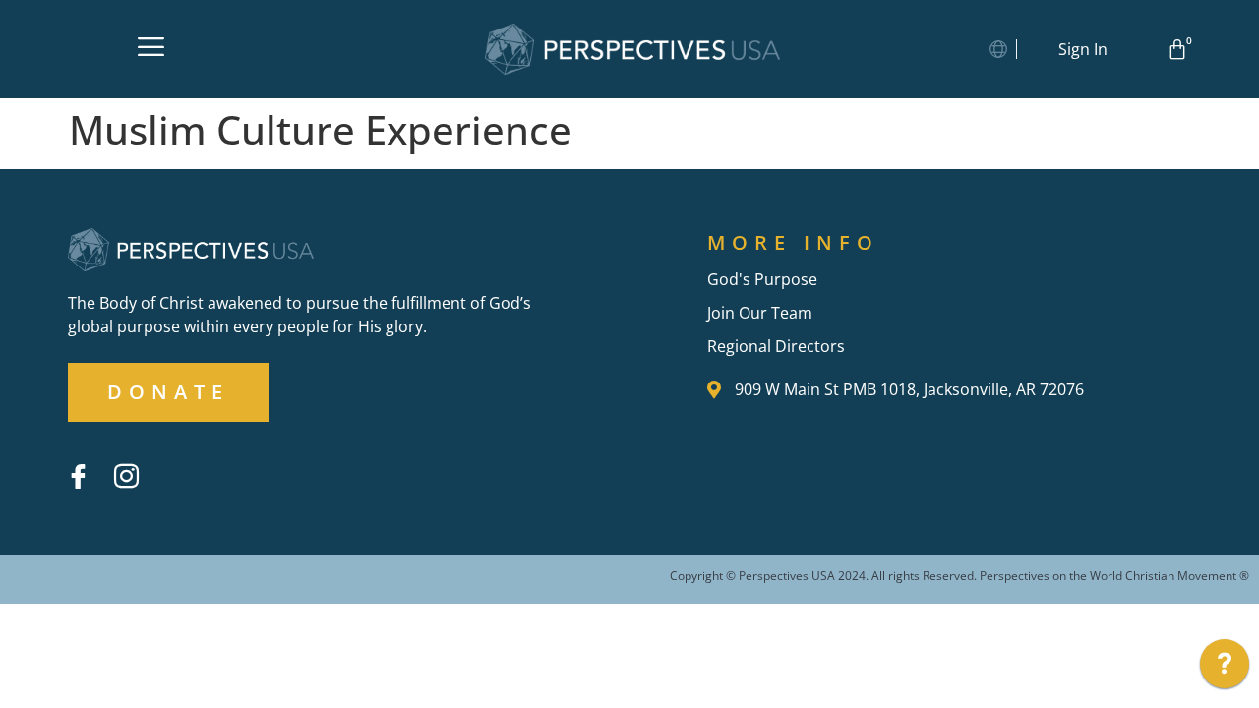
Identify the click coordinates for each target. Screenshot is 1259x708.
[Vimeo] (174, 461)
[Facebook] (77, 476)
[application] (1224, 668)
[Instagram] (126, 476)
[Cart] (1180, 49)
